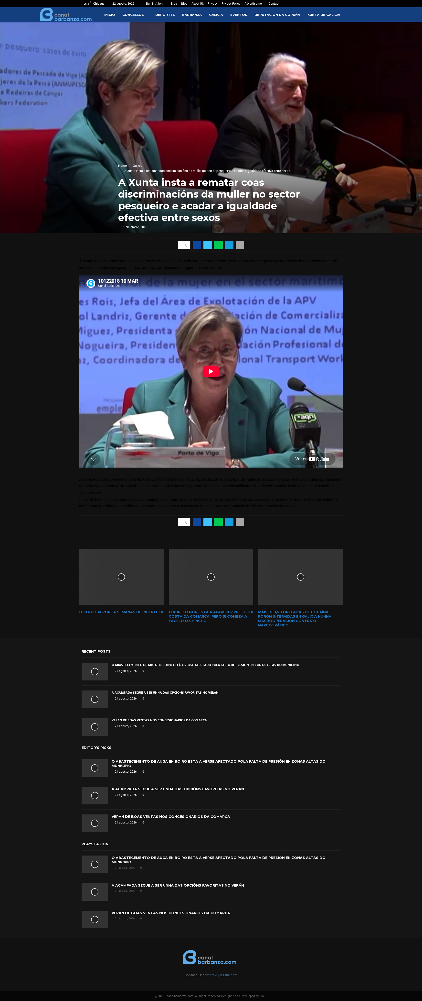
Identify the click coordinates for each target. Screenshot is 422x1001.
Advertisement (254, 3)
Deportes (165, 15)
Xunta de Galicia (323, 15)
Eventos (238, 15)
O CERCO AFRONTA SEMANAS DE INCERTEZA (121, 612)
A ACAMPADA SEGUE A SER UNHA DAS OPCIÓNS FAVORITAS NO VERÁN (165, 692)
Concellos (133, 15)
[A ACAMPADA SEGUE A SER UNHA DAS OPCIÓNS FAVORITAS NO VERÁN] (95, 699)
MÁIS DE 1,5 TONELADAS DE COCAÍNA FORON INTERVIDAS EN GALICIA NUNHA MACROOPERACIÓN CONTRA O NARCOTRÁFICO (294, 619)
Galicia (216, 15)
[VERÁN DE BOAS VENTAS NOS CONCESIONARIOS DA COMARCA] (95, 727)
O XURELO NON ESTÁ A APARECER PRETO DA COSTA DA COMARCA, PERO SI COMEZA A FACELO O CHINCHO (211, 616)
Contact (274, 3)
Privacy (213, 3)
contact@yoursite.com (220, 975)
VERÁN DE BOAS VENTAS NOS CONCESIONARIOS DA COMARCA (159, 720)
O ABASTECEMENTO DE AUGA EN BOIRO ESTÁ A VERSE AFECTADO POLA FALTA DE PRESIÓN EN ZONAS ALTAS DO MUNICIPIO (205, 665)
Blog (174, 3)
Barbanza (192, 15)
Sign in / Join (154, 3)
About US (197, 3)
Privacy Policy (231, 3)
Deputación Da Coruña (277, 15)
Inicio (109, 15)
